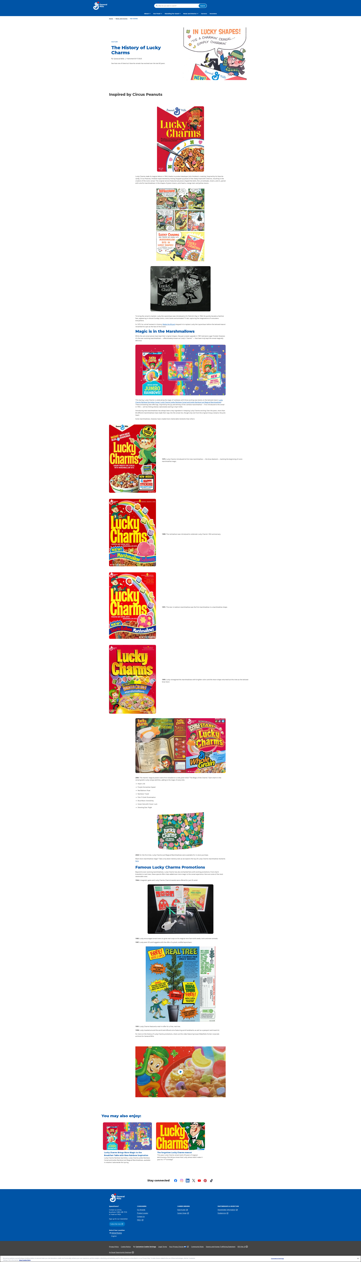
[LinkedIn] (187, 1180)
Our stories (134, 18)
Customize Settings (277, 1258)
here (137, 861)
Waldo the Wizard (169, 324)
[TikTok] (211, 1180)
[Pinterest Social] (205, 1180)
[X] (193, 1180)
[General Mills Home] (100, 5)
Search (202, 6)
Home (111, 18)
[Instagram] (181, 1180)
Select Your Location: (117, 1230)
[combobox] (178, 6)
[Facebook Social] (175, 1180)
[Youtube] (199, 1180)
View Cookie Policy (25, 1260)
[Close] (358, 1258)
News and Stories (121, 18)
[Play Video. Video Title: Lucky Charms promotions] (180, 1071)
